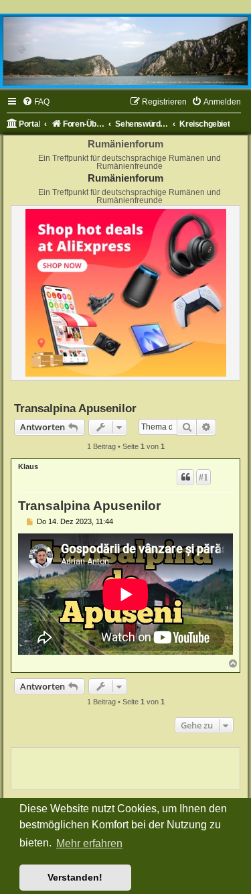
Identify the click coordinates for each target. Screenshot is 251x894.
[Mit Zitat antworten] (185, 477)
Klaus (28, 466)
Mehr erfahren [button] (89, 843)
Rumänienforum (125, 178)
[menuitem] (36, 102)
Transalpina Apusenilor (75, 408)
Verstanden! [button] (75, 877)
